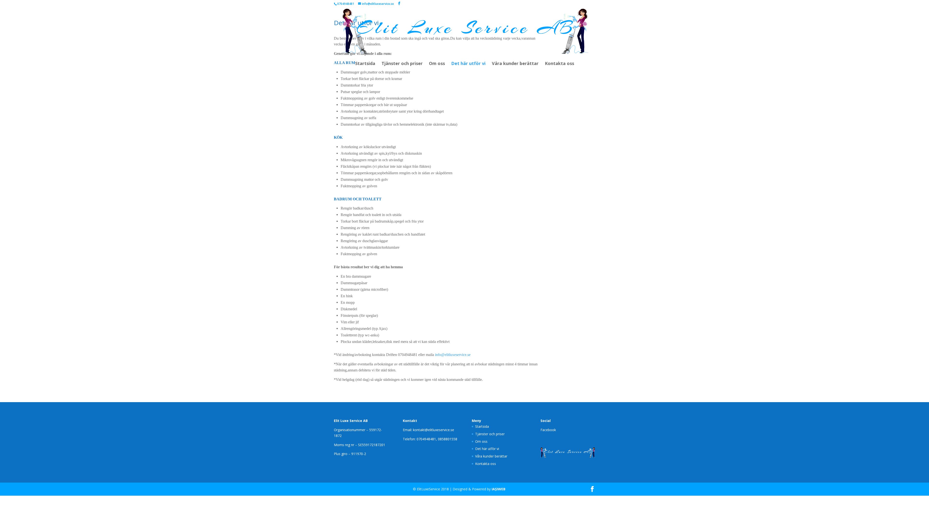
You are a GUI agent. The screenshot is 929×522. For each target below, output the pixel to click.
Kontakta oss (559, 64)
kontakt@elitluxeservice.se (433, 430)
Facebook (548, 430)
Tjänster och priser (402, 64)
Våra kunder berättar (515, 64)
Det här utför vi (468, 64)
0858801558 (447, 439)
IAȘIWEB (498, 489)
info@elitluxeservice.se (453, 355)
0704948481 (426, 439)
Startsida (365, 64)
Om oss (437, 64)
